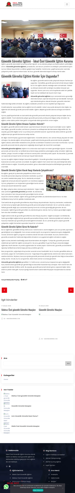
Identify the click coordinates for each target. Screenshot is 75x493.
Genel (6, 379)
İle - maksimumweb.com (12, 318)
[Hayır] (62, 488)
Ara (5, 358)
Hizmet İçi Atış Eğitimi (53, 462)
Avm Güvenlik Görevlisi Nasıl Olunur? (24, 416)
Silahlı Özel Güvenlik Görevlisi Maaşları (25, 426)
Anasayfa (54, 474)
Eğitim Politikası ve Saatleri (55, 455)
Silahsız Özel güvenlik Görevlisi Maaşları (18, 309)
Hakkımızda (55, 478)
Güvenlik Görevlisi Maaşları (50, 309)
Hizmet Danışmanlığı (53, 458)
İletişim (53, 482)
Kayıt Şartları (50, 465)
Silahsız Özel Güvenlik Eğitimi (22, 478)
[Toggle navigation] (67, 4)
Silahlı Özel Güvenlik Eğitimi (21, 474)
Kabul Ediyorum (38, 490)
